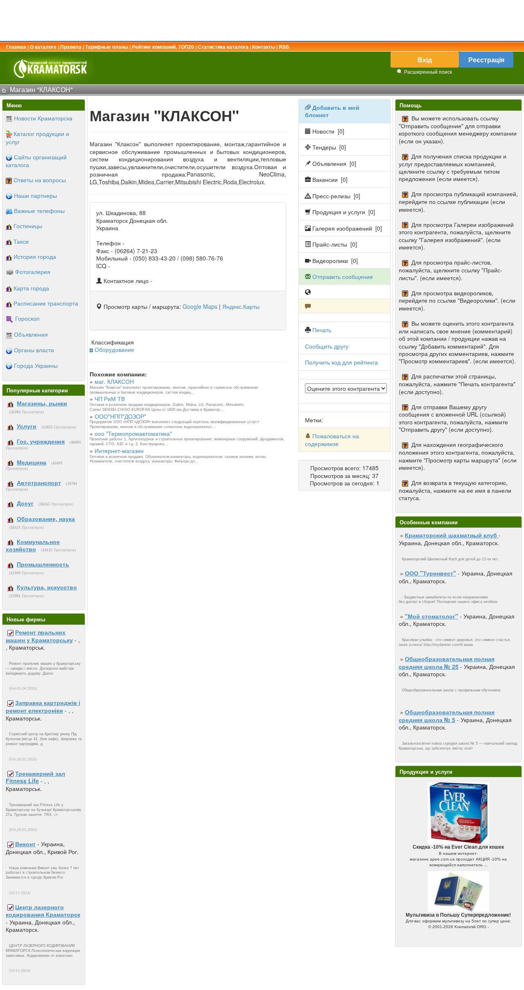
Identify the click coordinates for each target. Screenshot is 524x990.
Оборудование (114, 349)
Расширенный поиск (428, 71)
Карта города (31, 288)
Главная (16, 46)
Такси (21, 241)
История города (35, 256)
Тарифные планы (106, 46)
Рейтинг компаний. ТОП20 (163, 46)
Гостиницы (28, 226)
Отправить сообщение (342, 276)
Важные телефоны (39, 210)
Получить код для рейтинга (341, 362)
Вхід (425, 59)
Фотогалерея (32, 271)
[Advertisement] (262, 20)
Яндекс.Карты (241, 306)
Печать (321, 330)
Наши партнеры (35, 195)
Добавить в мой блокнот (332, 111)
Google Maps (200, 306)
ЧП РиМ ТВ (110, 398)
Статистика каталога (223, 46)
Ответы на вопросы (40, 180)
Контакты (263, 46)
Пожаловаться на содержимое (332, 439)
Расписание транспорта (46, 303)
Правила (70, 46)
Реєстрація (486, 59)
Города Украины (36, 365)
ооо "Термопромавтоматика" (133, 433)
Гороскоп (27, 318)
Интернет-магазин (119, 450)
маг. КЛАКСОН (114, 381)
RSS (284, 46)
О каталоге (43, 46)
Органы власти (34, 350)
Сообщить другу (326, 346)
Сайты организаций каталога (36, 161)
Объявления (31, 334)
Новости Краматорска (43, 118)
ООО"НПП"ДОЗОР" (120, 416)
